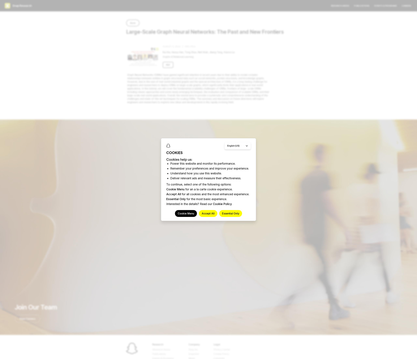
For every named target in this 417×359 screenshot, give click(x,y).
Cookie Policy (222, 204)
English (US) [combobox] (233, 145)
